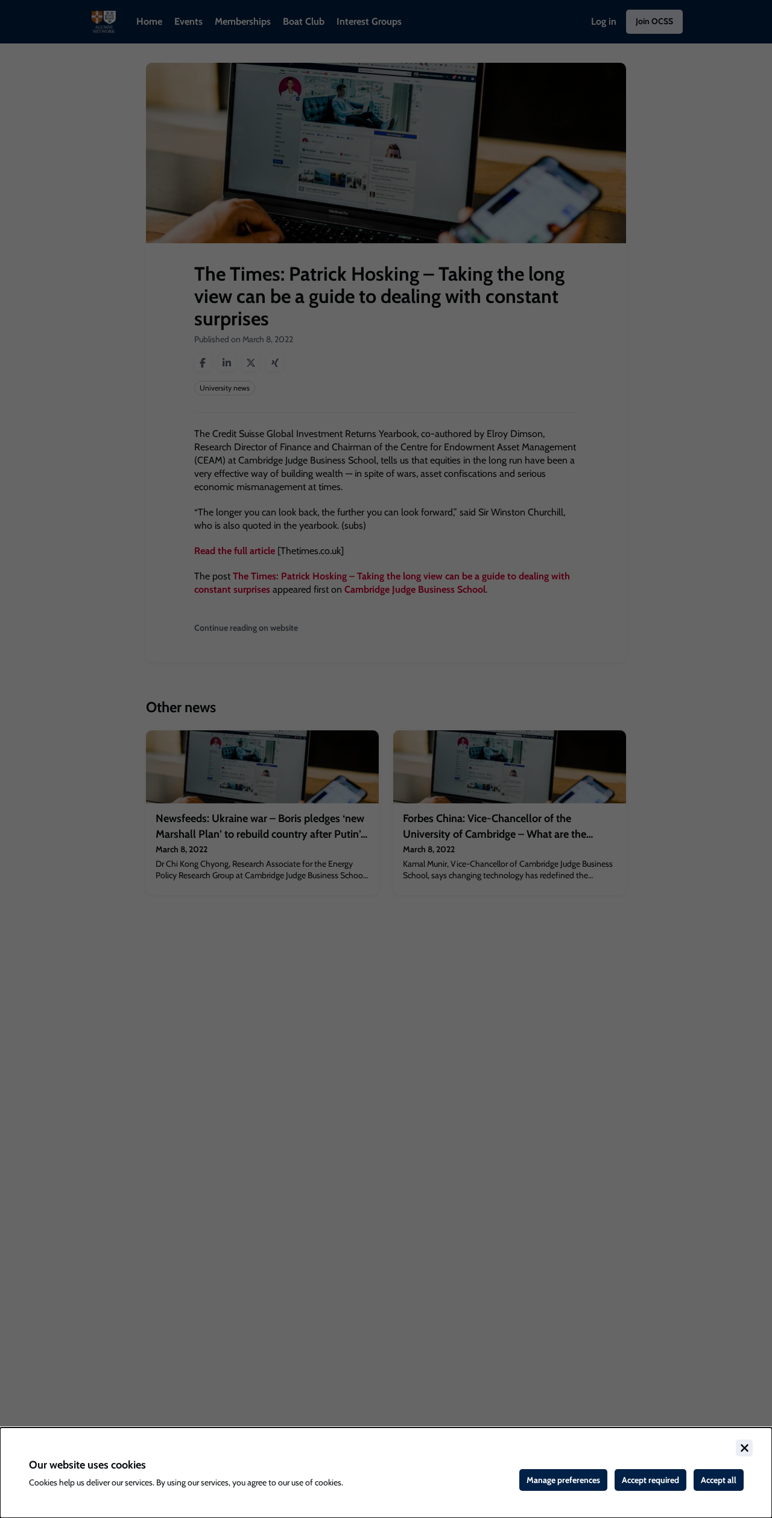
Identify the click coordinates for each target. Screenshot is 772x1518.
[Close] (744, 1448)
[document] (386, 1472)
